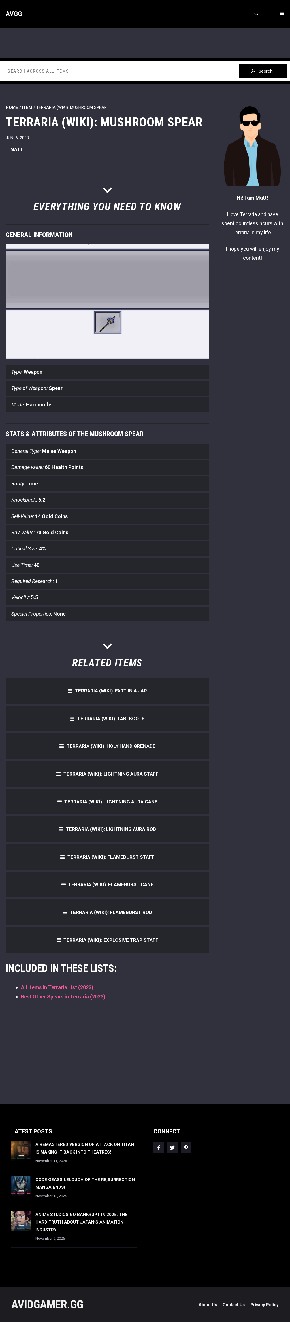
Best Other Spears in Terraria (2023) (63, 997)
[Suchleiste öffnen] (256, 14)
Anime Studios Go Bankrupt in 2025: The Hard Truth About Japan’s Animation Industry (81, 1222)
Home (12, 107)
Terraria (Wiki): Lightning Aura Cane (110, 801)
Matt (16, 149)
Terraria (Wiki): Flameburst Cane (110, 884)
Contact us (234, 1304)
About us (208, 1304)
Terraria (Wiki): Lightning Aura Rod (111, 829)
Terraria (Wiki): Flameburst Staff (111, 857)
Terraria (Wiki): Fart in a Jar (111, 691)
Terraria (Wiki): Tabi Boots (111, 718)
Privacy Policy (264, 1304)
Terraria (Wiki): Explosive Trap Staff (110, 940)
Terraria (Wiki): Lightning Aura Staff (111, 774)
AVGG (14, 13)
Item (27, 107)
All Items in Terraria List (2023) (57, 987)
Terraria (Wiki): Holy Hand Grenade (111, 746)
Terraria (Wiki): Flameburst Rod (111, 912)
